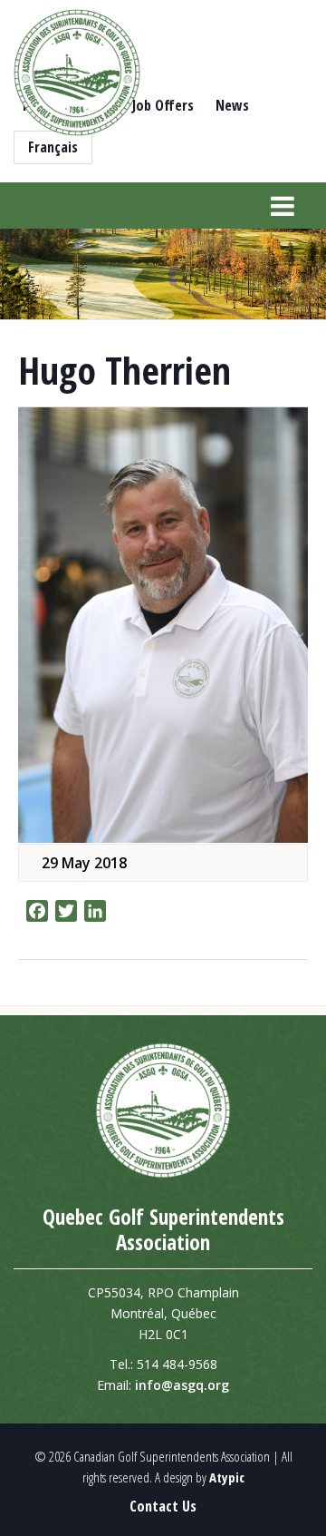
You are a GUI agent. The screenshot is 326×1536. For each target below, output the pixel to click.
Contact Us (163, 1506)
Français (53, 147)
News (232, 105)
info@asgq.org (182, 1385)
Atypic (226, 1477)
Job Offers (163, 105)
